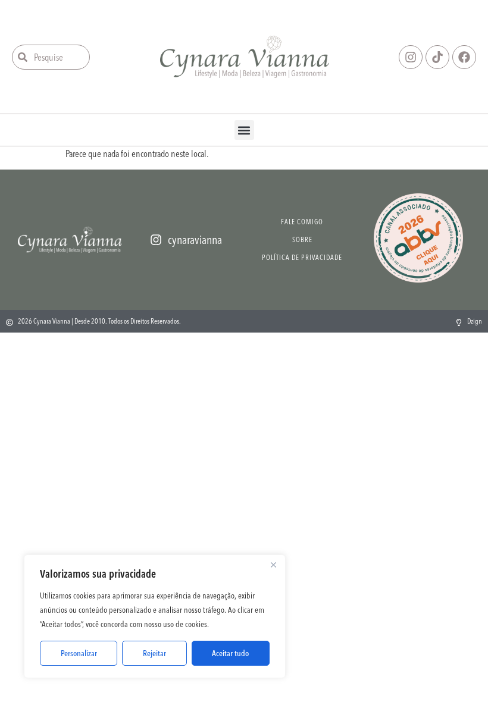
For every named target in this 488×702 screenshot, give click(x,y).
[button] (244, 130)
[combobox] (51, 57)
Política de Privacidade (302, 257)
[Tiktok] (437, 57)
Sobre (302, 239)
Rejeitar (154, 653)
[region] (155, 616)
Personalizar (79, 653)
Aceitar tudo (230, 653)
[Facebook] (464, 57)
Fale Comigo (302, 221)
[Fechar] (273, 564)
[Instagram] (411, 57)
